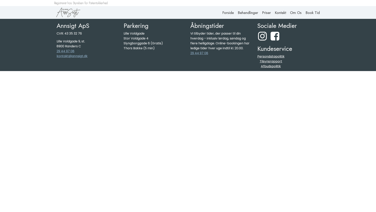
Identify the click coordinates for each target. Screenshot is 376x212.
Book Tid (313, 12)
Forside (228, 12)
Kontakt (280, 12)
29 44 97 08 (65, 51)
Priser (266, 12)
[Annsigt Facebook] (275, 36)
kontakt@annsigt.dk (72, 56)
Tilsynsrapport (271, 61)
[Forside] (68, 12)
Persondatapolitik (271, 56)
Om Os (296, 12)
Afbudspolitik (271, 66)
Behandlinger (248, 12)
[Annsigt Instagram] (262, 36)
